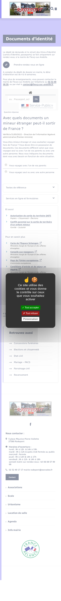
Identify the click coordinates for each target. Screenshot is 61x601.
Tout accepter (31, 307)
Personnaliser (30, 319)
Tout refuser (31, 313)
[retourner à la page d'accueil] (29, 9)
